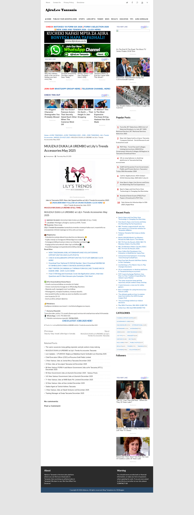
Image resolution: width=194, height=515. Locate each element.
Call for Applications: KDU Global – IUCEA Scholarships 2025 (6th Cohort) (134, 177)
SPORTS (82, 19)
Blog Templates (108, 490)
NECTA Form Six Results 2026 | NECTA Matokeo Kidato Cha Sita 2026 (132, 243)
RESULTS (114, 19)
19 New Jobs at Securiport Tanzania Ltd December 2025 (66, 364)
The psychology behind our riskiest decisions (130, 301)
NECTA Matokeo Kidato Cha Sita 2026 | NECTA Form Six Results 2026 (132, 247)
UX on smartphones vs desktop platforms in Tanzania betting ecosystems (129, 160)
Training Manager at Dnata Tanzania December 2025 (65, 393)
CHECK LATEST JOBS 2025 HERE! (77, 321)
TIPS (131, 19)
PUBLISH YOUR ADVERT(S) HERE (65, 19)
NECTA (131, 339)
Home (48, 19)
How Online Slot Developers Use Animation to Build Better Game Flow (131, 252)
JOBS (84, 135)
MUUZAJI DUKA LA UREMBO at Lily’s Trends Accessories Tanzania (95, 335)
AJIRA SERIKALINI (141, 19)
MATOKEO (120, 339)
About (48, 2)
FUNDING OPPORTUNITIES (125, 318)
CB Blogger (120, 490)
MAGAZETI (130, 335)
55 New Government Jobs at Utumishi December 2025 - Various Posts (72, 373)
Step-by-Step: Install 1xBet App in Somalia (59, 334)
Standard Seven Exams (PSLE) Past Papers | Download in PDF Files (133, 197)
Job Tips (119, 335)
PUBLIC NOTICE (135, 342)
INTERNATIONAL (137, 325)
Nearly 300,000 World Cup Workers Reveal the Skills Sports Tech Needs (131, 238)
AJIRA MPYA (91, 19)
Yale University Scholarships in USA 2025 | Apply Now (134, 203)
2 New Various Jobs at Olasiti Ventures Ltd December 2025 (67, 390)
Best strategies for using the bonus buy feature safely (132, 290)
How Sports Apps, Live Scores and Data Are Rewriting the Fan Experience (134, 183)
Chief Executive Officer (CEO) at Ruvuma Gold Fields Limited (68, 357)
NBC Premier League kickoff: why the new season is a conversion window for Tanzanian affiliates (132, 228)
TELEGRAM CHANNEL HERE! (96, 89)
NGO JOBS (120, 342)
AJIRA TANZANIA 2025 (72, 135)
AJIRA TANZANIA (56, 135)
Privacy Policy (69, 2)
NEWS (107, 19)
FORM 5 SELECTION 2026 (96, 27)
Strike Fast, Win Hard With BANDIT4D (131, 308)
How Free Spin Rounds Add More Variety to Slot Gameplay (132, 261)
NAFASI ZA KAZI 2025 (62, 137)
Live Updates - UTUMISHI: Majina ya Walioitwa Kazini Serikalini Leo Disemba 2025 (76, 354)
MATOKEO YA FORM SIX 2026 (68, 27)
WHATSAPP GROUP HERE (67, 89)
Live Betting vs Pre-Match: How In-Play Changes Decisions (132, 266)
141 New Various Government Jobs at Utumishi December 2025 (69, 376)
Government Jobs (123, 321)
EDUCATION (124, 19)
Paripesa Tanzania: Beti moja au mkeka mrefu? (131, 234)
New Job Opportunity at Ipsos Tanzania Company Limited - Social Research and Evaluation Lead (132, 140)
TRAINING (140, 346)
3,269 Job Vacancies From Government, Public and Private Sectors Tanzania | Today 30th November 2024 (132, 169)
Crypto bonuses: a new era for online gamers (131, 286)
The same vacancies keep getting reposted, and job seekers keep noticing (73, 347)
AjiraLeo (85, 490)
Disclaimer (80, 2)
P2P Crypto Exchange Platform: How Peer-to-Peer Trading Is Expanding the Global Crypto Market (132, 276)
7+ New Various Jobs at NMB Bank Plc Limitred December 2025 (69, 380)
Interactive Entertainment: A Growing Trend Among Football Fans (131, 257)
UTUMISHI (120, 349)
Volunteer (133, 349)
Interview (133, 328)
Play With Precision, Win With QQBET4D (132, 305)
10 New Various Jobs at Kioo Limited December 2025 (65, 383)
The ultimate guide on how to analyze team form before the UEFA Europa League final (131, 296)
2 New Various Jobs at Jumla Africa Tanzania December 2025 (68, 361)
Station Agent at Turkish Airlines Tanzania (61, 386)
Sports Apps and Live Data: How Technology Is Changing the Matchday (134, 190)
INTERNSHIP (120, 328)
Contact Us (57, 2)
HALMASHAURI (121, 325)
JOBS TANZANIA (93, 135)
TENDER (100, 19)
